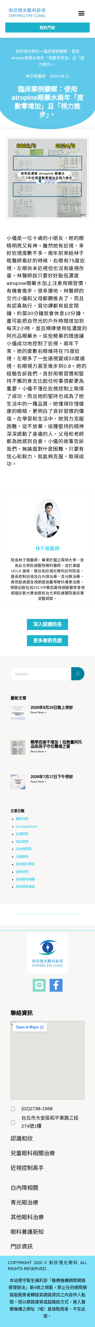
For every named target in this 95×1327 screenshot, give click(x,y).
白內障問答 (24, 849)
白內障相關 (24, 1188)
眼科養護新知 (27, 1232)
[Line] (39, 985)
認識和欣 (22, 1138)
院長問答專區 (25, 887)
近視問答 (22, 834)
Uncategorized (26, 826)
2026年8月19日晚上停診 (52, 707)
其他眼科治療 (27, 1217)
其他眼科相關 (25, 879)
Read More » (38, 712)
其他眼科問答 (25, 864)
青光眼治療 (24, 1202)
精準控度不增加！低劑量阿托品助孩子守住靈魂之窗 (56, 744)
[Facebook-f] (56, 985)
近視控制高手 (27, 1168)
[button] (81, 13)
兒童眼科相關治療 (33, 1153)
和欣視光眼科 (28, 51)
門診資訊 (22, 1246)
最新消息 (22, 819)
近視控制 (22, 872)
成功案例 (22, 842)
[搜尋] (77, 673)
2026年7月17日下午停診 (52, 776)
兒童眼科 (22, 857)
